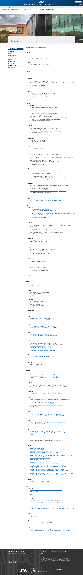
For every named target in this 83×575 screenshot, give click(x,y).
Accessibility (54, 558)
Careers (65, 551)
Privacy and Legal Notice (47, 558)
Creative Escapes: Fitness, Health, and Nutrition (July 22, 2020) (43, 413)
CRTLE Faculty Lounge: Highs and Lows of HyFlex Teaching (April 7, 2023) (45, 161)
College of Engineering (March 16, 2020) (38, 459)
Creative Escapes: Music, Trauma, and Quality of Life (40, 327)
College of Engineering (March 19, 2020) (38, 454)
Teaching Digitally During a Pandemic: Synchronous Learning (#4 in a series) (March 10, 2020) (49, 470)
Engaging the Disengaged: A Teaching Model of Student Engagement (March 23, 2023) (47, 177)
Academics (24, 4)
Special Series (10, 57)
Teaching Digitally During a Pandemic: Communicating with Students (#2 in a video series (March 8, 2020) (51, 473)
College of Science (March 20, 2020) (37, 449)
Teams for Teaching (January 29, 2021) (38, 364)
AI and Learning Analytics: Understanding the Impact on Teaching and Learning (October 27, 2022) (50, 225)
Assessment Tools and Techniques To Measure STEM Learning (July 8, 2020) (45, 414)
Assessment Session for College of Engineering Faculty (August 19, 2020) (45, 402)
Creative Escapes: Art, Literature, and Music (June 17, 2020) (42, 425)
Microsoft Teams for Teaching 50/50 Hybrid (39, 318)
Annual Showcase (11, 51)
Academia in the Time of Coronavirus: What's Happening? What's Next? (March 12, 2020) (48, 466)
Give (71, 1)
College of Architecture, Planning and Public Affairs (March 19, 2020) (44, 452)
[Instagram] (13, 562)
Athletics (56, 4)
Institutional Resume (50, 559)
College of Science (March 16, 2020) (37, 462)
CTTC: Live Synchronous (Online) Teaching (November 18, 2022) (43, 210)
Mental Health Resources (55, 557)
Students (2, 1)
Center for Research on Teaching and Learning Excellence (8, 7)
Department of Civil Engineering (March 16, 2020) (40, 460)
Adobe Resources (11, 63)
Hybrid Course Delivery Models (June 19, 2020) (39, 423)
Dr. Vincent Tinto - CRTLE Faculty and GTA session (40, 343)
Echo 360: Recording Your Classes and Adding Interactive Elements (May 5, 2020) (46, 431)
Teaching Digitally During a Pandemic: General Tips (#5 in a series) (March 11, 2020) (47, 469)
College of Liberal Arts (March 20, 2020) (38, 448)
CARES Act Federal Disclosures (62, 560)
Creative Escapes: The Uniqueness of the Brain (39, 326)
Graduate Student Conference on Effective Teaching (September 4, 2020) (45, 393)
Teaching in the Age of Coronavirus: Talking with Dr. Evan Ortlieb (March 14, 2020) (47, 465)
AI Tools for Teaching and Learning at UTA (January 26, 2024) (42, 93)
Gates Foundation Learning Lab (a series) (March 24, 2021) (42, 356)
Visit (68, 1)
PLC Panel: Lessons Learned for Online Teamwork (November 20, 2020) (44, 376)
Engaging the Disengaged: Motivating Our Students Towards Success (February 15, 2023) (48, 191)
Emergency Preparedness (45, 557)
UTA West (64, 1)
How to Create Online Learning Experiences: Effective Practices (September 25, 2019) (47, 502)
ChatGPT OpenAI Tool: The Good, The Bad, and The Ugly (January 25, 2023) (45, 200)
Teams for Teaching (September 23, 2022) (38, 241)
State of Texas (61, 559)
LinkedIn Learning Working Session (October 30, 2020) (41, 384)
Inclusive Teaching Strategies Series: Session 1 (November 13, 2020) (44, 377)
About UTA (36, 4)
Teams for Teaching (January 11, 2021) (38, 365)
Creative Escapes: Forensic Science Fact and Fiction (40, 319)
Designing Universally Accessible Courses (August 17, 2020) (42, 403)
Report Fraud (53, 560)
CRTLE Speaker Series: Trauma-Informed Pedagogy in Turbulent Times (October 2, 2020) (48, 386)
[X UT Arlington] (15, 562)
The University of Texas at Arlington (17, 551)
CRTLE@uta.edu (19, 544)
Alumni (17, 1)
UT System (56, 559)
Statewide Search (47, 560)
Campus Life (42, 4)
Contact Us (43, 551)
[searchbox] (78, 2)
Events (60, 1)
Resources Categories (12, 48)
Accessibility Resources (12, 61)
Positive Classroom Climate (12, 55)
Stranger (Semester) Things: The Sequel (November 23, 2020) (42, 374)
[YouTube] (18, 562)
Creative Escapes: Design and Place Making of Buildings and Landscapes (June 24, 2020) (48, 422)
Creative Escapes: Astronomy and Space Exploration (40, 335)
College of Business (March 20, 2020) (37, 447)
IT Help (69, 551)
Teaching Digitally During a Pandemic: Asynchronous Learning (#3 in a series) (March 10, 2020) (49, 472)
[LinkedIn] (11, 562)
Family (7, 1)
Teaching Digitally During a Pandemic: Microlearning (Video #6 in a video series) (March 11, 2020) (50, 467)
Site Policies (60, 558)
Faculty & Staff (12, 1)
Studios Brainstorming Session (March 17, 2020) (40, 458)
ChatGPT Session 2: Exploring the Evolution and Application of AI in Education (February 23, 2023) (50, 186)
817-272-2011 (10, 554)
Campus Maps (59, 551)
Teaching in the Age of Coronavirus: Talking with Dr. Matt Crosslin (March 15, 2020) (47, 463)
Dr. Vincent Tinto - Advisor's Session (37, 346)
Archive (9, 53)
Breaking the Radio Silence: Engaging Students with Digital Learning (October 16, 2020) (48, 385)
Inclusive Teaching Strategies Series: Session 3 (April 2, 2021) (42, 350)
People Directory (51, 551)
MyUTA (42, 553)
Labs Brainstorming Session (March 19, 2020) (39, 451)
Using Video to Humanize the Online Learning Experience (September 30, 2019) (46, 500)
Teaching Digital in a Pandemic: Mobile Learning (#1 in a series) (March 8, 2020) (46, 474)
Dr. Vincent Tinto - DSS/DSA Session (37, 347)
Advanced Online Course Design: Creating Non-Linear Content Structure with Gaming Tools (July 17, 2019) (52, 508)
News (52, 4)
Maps (57, 1)
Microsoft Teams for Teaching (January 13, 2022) (40, 276)
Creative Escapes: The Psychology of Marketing (39, 334)
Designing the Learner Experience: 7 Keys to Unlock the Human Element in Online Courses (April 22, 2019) (52, 530)
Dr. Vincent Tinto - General (35, 341)
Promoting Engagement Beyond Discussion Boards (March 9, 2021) (43, 358)
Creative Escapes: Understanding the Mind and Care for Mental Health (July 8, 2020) (47, 415)
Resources (18, 7)
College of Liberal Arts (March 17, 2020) (38, 456)
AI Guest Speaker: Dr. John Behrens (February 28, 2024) (41, 79)
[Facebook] (9, 562)
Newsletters (10, 59)
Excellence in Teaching (12, 65)
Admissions (30, 4)
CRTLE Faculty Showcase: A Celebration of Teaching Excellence (43, 344)
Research (47, 4)
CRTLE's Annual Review (12, 67)
